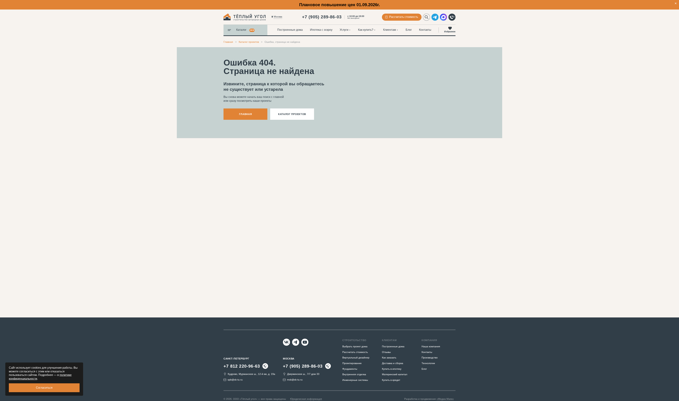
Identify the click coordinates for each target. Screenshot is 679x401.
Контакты (425, 29)
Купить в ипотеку (391, 368)
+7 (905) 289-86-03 (322, 16)
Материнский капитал (394, 374)
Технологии (428, 363)
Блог (409, 29)
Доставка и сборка (392, 363)
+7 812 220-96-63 (242, 366)
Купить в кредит (391, 380)
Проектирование (352, 363)
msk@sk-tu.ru (295, 379)
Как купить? (365, 29)
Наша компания (431, 346)
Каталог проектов (249, 41)
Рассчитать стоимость (355, 352)
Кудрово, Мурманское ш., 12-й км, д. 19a (251, 374)
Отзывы (386, 352)
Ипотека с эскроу (321, 29)
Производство (430, 357)
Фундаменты (349, 368)
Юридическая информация (306, 398)
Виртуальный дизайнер (355, 357)
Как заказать (389, 357)
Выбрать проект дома (354, 346)
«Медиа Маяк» (445, 398)
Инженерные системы (355, 380)
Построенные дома (290, 29)
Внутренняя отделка (354, 374)
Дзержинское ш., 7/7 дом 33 (303, 374)
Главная (228, 41)
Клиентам (389, 29)
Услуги (344, 29)
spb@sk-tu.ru (235, 379)
